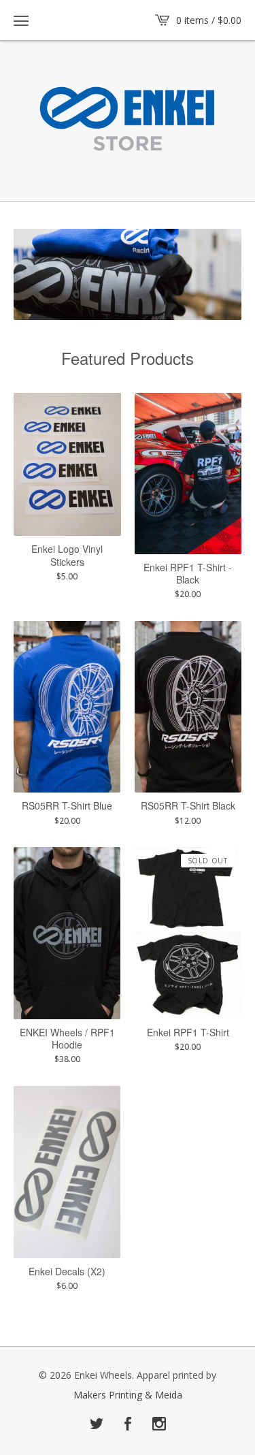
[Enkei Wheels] (127, 120)
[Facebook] (128, 1424)
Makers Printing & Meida (127, 1395)
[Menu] (21, 20)
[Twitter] (96, 1424)
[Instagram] (159, 1424)
